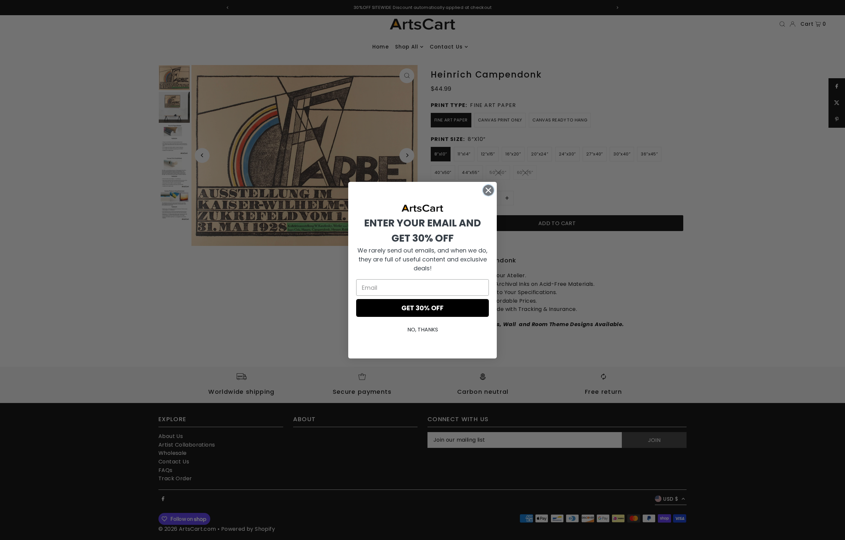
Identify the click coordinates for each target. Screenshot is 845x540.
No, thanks (422, 329)
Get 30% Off (422, 308)
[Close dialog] (488, 190)
